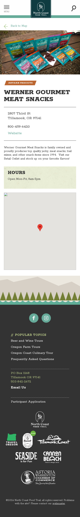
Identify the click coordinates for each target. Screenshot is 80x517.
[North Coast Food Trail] (40, 419)
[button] (40, 228)
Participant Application (28, 402)
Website (15, 133)
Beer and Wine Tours (27, 341)
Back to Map (19, 26)
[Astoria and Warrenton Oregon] (38, 477)
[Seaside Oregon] (26, 457)
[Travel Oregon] (11, 439)
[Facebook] (33, 318)
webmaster (58, 503)
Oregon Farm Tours (25, 347)
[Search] (73, 8)
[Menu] (6, 8)
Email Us (18, 388)
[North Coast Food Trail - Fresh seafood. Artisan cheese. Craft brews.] (41, 9)
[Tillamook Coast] (53, 439)
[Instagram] (46, 318)
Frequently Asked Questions (32, 359)
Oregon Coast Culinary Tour (32, 353)
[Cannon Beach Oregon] (52, 457)
